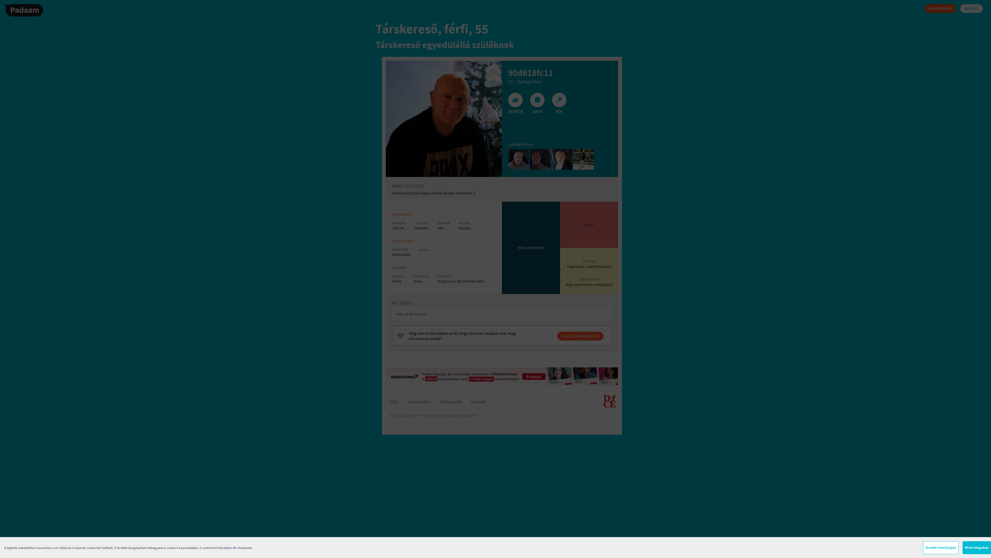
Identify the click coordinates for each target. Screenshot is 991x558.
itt (234, 548)
